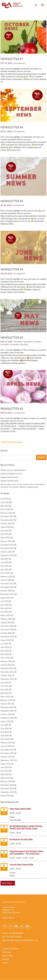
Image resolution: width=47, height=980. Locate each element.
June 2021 (5, 686)
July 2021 (4, 683)
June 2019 (5, 767)
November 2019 (7, 753)
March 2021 (5, 697)
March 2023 (5, 615)
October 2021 (6, 675)
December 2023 (7, 584)
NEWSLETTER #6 (12, 127)
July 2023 (4, 601)
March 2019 (5, 778)
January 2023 (6, 622)
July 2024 (4, 559)
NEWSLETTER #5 (12, 201)
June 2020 (5, 729)
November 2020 (7, 711)
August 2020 (6, 721)
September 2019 (7, 760)
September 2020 (7, 718)
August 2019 (6, 764)
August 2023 (6, 598)
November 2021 (7, 672)
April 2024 (5, 569)
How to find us (8, 918)
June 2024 (5, 562)
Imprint (5, 963)
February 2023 (6, 619)
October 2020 (6, 714)
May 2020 (5, 732)
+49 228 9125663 (15, 933)
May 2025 (5, 531)
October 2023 (6, 591)
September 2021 (7, 679)
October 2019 (6, 757)
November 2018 (7, 789)
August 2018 (6, 796)
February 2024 (6, 577)
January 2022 (6, 665)
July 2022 (4, 644)
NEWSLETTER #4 (12, 269)
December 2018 (7, 785)
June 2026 (5, 502)
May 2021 (5, 690)
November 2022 (7, 630)
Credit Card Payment (10, 949)
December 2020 (7, 707)
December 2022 (7, 626)
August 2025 (6, 527)
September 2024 (7, 555)
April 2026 (5, 506)
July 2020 (4, 725)
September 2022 (7, 637)
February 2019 (6, 782)
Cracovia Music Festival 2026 (21, 865)
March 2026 (5, 509)
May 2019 (5, 771)
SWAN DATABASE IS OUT (11, 474)
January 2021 (6, 704)
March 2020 (5, 739)
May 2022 (5, 651)
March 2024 (5, 573)
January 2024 (6, 580)
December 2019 (7, 750)
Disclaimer (6, 952)
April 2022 (5, 654)
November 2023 (7, 587)
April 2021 (5, 693)
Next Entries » (18, 442)
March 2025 (5, 538)
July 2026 (4, 499)
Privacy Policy (7, 956)
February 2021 (6, 700)
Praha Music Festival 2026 (20, 809)
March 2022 (5, 658)
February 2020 (6, 743)
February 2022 (6, 661)
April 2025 (5, 534)
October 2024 (6, 552)
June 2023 (5, 605)
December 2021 (7, 668)
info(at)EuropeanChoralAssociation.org (22, 940)
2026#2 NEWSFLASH (9, 481)
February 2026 (6, 513)
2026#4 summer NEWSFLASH (13, 470)
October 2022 (6, 633)
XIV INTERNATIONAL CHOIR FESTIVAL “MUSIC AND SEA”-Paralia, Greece (26, 827)
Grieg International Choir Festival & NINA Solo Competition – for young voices (26, 853)
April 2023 (5, 612)
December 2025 (7, 516)
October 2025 (6, 524)
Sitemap (5, 959)
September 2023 (7, 594)
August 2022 (6, 640)
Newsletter (18, 342)
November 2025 (7, 520)
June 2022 (5, 647)
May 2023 (5, 608)
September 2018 (7, 792)
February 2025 (6, 541)
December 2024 (7, 545)
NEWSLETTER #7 (12, 59)
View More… (8, 883)
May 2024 (5, 566)
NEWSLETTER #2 (12, 408)
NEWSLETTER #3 (12, 337)
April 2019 (5, 774)
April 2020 (5, 736)
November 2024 (7, 548)
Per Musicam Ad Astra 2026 (21, 839)
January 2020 (6, 746)
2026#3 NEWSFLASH (9, 477)
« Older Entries (6, 442)
